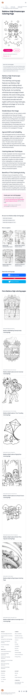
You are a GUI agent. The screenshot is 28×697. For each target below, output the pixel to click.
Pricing (2, 646)
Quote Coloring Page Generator (5, 668)
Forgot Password (18, 677)
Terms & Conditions (19, 654)
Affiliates (17, 650)
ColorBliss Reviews (18, 635)
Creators (16, 640)
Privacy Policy (17, 656)
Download (8, 50)
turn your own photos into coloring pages (14, 199)
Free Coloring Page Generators (5, 654)
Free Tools (3, 649)
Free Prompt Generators (6, 651)
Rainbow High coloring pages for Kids (9, 220)
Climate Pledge (18, 652)
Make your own (6, 56)
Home (3, 7)
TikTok (2, 681)
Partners (16, 648)
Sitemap (16, 644)
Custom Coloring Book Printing (5, 642)
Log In (16, 675)
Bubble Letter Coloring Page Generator (7, 661)
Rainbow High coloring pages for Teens (9, 222)
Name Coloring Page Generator (5, 664)
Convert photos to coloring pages (6, 636)
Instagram (3, 677)
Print (16, 50)
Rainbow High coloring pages (13, 7)
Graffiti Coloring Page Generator (5, 657)
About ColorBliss (18, 633)
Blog (16, 642)
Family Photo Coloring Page (6, 639)
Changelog (17, 646)
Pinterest (3, 675)
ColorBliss (6, 205)
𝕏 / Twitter (3, 679)
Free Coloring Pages (6, 7)
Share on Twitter (15, 281)
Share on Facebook (15, 275)
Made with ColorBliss (19, 637)
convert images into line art (11, 201)
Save (14, 278)
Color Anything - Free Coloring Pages (19, 683)
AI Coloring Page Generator (6, 633)
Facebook (3, 673)
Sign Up (16, 673)
